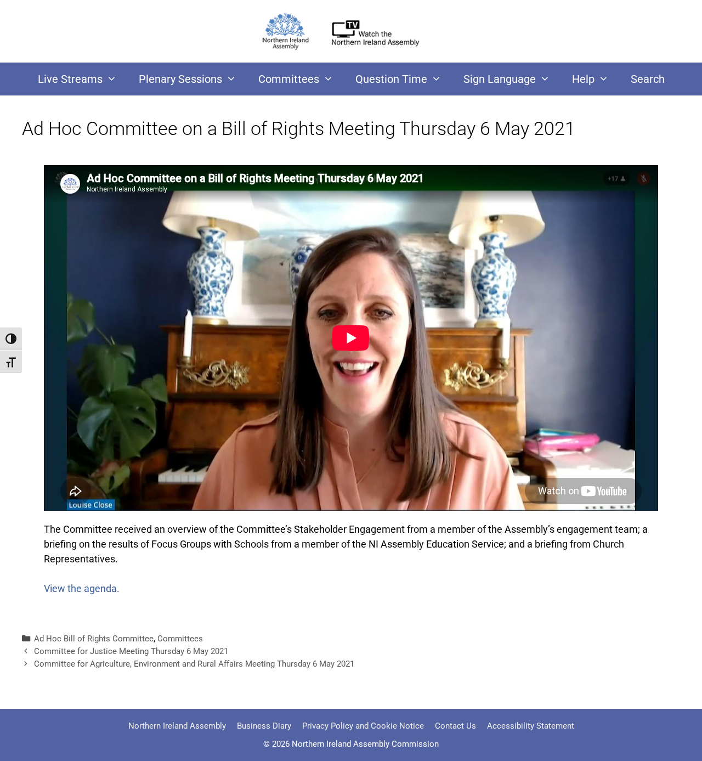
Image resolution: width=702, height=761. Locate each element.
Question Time (391, 79)
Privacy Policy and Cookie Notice (363, 726)
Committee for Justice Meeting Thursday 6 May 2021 (131, 651)
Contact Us (455, 726)
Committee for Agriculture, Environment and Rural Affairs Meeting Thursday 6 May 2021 (194, 664)
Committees (288, 79)
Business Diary (264, 726)
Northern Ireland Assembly (177, 726)
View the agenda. (82, 588)
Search (648, 79)
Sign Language (499, 79)
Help (583, 79)
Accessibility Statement (530, 726)
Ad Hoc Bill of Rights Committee (94, 639)
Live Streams (70, 79)
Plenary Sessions (180, 79)
